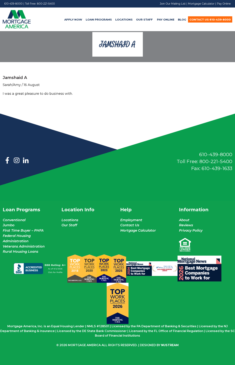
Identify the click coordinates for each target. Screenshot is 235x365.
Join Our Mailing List (173, 3)
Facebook (7, 160)
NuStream (170, 345)
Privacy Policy (191, 230)
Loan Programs (99, 19)
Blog (182, 19)
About (184, 220)
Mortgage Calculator (201, 3)
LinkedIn (25, 160)
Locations (124, 19)
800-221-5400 (46, 3)
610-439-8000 (13, 3)
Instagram (16, 160)
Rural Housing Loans (20, 252)
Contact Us (129, 225)
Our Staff (144, 19)
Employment (131, 220)
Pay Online (224, 3)
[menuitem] (73, 19)
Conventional (14, 220)
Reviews (186, 225)
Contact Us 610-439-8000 (210, 19)
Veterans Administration (24, 246)
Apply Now (73, 19)
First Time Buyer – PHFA (23, 230)
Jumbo (9, 225)
